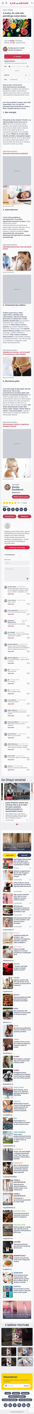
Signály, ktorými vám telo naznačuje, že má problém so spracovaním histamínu (22, 982)
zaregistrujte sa (17, 539)
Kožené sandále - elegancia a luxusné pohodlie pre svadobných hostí (22, 951)
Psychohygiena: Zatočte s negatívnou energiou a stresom (16, 425)
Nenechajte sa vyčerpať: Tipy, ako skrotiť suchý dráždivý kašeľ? (22, 1060)
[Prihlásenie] (2, 3)
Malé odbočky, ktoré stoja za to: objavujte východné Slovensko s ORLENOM (21, 1092)
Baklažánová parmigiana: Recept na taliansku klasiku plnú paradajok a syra (21, 908)
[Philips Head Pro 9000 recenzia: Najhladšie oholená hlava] (25, 1352)
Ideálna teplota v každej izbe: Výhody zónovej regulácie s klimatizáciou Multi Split (22, 1229)
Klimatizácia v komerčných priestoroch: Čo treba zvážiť (22, 1200)
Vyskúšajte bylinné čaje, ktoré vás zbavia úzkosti (17, 248)
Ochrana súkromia (9, 1400)
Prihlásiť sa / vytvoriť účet (17, 547)
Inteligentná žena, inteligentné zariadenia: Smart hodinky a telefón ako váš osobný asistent (22, 1075)
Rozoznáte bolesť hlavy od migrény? (15, 153)
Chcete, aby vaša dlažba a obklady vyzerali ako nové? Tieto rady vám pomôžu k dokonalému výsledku (22, 1155)
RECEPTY (17, 995)
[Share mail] (25, 509)
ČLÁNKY (16, 1057)
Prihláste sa (8, 531)
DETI (15, 1118)
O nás (8, 1393)
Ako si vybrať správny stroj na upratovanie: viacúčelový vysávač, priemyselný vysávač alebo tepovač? (21, 1168)
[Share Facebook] (4, 509)
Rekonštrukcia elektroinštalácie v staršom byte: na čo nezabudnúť (20, 1187)
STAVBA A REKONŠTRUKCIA (19, 1181)
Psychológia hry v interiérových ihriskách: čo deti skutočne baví (22, 1122)
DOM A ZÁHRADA (19, 1132)
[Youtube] (10, 1405)
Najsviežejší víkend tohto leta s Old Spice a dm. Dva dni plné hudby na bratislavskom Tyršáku (22, 862)
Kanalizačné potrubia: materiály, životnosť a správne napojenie (21, 1215)
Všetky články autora (21, 497)
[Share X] (13, 509)
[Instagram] (6, 1405)
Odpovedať (11, 594)
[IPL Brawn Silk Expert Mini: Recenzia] (25, 1362)
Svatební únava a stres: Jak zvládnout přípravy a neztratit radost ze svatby (22, 1044)
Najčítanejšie (10, 855)
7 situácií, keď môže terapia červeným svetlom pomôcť (20, 968)
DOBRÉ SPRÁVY (19, 1087)
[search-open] (6, 3)
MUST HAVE (17, 947)
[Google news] (24, 1405)
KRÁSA (16, 1009)
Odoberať (26, 1386)
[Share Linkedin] (21, 509)
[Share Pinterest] (17, 509)
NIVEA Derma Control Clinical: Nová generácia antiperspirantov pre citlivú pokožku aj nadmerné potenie (22, 1107)
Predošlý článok (9, 516)
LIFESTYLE (10, 10)
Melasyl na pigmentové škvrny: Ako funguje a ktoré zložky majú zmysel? (22, 873)
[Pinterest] (19, 1405)
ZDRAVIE (16, 964)
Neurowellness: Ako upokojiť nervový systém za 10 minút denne (22, 1012)
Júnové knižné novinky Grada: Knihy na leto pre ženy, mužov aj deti (22, 1290)
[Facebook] (15, 1405)
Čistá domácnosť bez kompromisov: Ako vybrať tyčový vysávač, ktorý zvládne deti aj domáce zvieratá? (21, 1278)
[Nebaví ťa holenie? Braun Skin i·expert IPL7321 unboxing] (9, 1362)
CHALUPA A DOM (19, 1211)
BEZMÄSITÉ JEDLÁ (20, 1256)
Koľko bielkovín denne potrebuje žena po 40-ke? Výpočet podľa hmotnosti (22, 884)
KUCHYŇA (17, 1242)
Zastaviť (17, 70)
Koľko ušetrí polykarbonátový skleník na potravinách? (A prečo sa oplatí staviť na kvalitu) (22, 1137)
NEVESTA (17, 933)
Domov (5, 10)
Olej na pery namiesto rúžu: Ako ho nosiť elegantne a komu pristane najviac (21, 897)
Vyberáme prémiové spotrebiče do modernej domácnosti (22, 1246)
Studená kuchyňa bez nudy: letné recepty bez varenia (22, 1259)
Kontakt (16, 1393)
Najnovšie (24, 855)
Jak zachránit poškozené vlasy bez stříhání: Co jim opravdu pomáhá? (22, 1029)
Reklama (25, 1393)
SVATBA (16, 1039)
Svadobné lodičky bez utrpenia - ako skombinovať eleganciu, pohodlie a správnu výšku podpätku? (22, 938)
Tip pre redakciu (25, 1400)
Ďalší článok (24, 516)
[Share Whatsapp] (8, 509)
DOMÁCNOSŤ (18, 1149)
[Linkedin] (28, 1405)
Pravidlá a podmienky (17, 1396)
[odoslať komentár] (27, 578)
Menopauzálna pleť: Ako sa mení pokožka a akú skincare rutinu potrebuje (22, 920)
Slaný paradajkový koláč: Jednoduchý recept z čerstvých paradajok (22, 999)
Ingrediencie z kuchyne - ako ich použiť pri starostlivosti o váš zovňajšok (16, 353)
